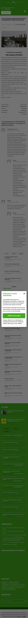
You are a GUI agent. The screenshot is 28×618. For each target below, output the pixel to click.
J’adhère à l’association (14, 315)
